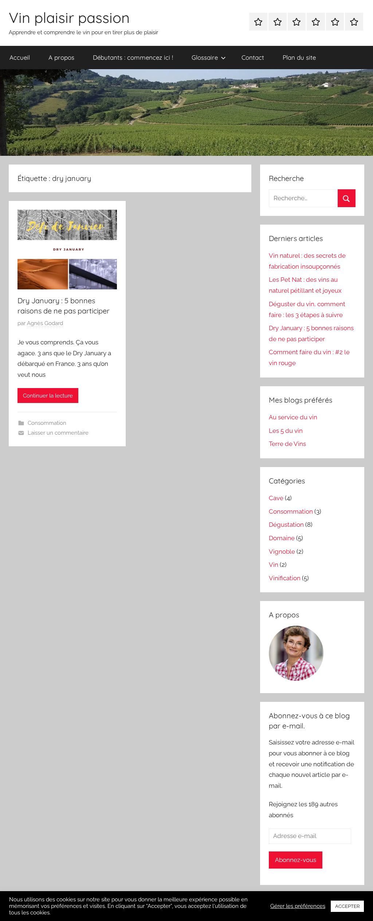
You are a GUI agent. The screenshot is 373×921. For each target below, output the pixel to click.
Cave (276, 498)
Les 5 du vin (286, 430)
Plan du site (299, 57)
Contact (253, 57)
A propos (61, 57)
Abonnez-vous (295, 859)
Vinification (285, 578)
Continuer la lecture (48, 395)
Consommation (47, 423)
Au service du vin (293, 417)
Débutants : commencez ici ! (133, 57)
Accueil (19, 57)
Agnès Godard (45, 323)
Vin (273, 564)
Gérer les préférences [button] (297, 906)
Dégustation (286, 524)
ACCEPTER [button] (347, 906)
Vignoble (282, 551)
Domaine (282, 538)
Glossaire (205, 57)
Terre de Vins (287, 443)
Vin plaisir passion (69, 17)
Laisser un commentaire (58, 433)
